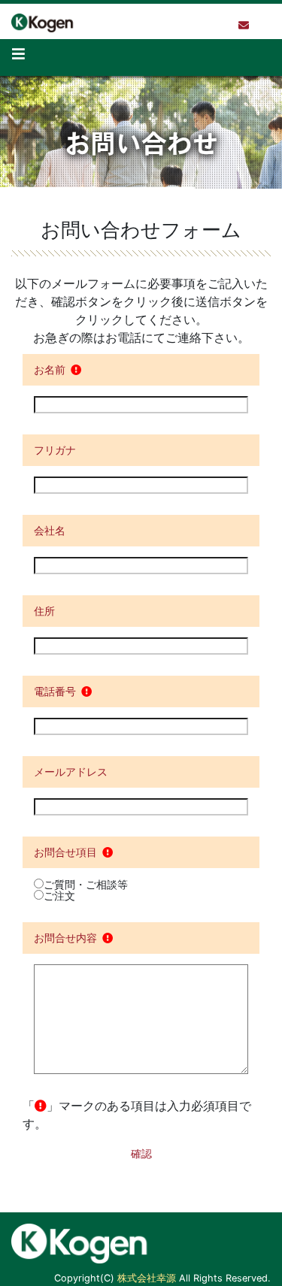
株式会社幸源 (146, 1278)
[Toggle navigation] (18, 57)
